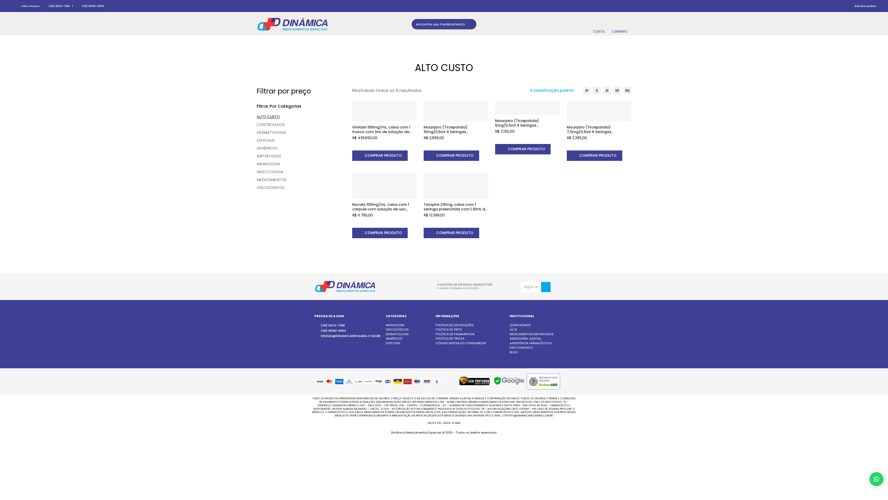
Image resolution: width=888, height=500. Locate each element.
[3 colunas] (607, 90)
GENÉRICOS (267, 148)
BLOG (514, 352)
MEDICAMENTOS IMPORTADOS (532, 334)
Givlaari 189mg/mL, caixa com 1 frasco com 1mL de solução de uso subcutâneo (381, 132)
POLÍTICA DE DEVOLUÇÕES (455, 325)
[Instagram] (397, 287)
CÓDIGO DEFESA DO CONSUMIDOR (461, 343)
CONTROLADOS (271, 124)
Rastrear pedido (865, 6)
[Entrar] (599, 24)
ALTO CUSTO (268, 116)
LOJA (513, 329)
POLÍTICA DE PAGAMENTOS (455, 334)
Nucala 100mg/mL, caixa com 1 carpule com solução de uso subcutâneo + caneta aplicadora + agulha (383, 211)
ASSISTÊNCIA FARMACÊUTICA (531, 343)
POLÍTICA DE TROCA (450, 338)
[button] (380, 155)
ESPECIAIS (265, 140)
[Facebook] (411, 286)
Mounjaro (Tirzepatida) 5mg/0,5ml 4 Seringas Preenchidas (517, 125)
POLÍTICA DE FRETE (449, 329)
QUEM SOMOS (520, 325)
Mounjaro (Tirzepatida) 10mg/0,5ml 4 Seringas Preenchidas (446, 132)
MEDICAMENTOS (271, 179)
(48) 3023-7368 (59, 6)
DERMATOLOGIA (271, 132)
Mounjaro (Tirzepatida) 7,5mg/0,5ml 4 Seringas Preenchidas (589, 132)
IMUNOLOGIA (268, 164)
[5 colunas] (627, 90)
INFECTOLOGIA (270, 172)
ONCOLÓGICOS (270, 187)
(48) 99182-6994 (93, 6)
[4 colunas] (617, 90)
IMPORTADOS (269, 156)
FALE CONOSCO (521, 347)
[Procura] (471, 24)
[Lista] (587, 90)
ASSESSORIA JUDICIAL (525, 338)
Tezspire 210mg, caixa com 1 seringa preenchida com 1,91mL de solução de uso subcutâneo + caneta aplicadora (455, 211)
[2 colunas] (597, 90)
